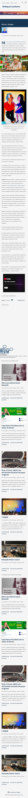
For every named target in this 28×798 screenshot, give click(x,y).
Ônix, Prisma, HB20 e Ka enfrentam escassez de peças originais (13, 472)
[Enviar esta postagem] (12, 300)
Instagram (8, 2)
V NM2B (5, 517)
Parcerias (15, 2)
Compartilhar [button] (21, 300)
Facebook (3, 2)
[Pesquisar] (22, 2)
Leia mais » (4, 399)
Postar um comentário (16, 398)
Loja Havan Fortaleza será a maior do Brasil (13, 426)
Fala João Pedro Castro (11, 559)
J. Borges (7, 300)
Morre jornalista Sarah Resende (11, 384)
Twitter (12, 2)
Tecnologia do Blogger (14, 792)
